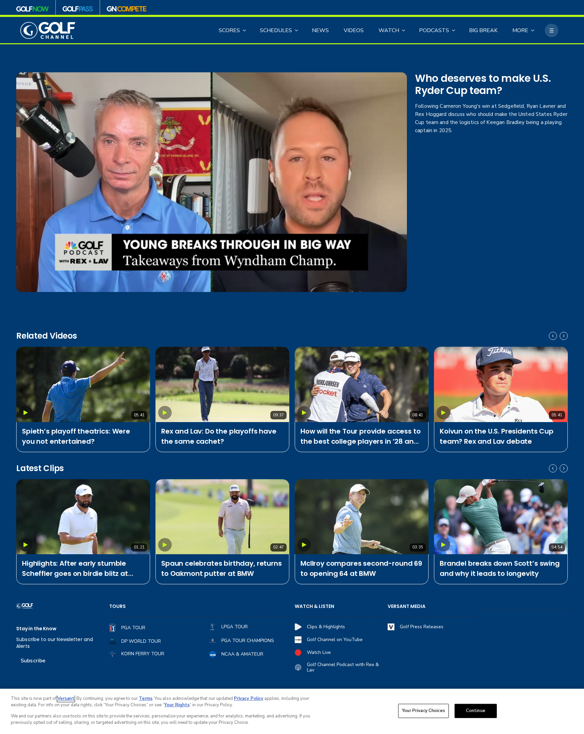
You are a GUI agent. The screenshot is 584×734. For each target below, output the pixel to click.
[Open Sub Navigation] (245, 30)
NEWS (320, 30)
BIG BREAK (483, 30)
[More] (551, 30)
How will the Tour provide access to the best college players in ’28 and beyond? (360, 436)
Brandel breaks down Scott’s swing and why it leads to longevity (500, 568)
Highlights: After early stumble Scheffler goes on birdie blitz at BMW (75, 569)
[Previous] (553, 336)
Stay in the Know (36, 629)
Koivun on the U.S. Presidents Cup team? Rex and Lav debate (497, 436)
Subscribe (33, 660)
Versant (65, 698)
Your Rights (177, 705)
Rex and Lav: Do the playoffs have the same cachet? (218, 436)
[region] (292, 711)
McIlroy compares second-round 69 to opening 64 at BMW (361, 568)
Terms (145, 698)
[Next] (564, 336)
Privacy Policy (248, 698)
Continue (475, 711)
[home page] (47, 30)
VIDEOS (354, 30)
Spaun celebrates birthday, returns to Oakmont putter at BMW (221, 568)
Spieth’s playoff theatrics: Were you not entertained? (76, 436)
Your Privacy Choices (423, 711)
